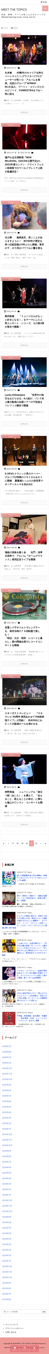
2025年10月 (7, 1079)
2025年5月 (6, 1107)
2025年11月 (7, 1074)
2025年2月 (6, 1123)
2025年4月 (6, 1112)
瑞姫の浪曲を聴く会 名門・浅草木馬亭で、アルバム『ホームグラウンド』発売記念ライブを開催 (23, 556)
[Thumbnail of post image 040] (24, 293)
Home (5, 28)
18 (17, 843)
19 (22, 843)
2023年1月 (6, 1261)
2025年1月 (6, 1129)
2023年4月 (6, 1244)
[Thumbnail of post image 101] (24, 529)
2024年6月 (6, 1167)
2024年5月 (6, 1173)
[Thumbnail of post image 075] (24, 137)
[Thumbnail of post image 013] (24, 216)
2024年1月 (6, 1195)
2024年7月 (6, 1162)
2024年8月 (6, 1156)
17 (13, 843)
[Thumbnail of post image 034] (24, 690)
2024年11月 (7, 1140)
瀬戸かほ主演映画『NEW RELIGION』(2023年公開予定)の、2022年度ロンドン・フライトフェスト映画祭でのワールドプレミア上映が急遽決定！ (24, 164)
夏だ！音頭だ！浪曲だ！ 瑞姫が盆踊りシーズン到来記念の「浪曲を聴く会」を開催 (32, 898)
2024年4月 (6, 1178)
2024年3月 (6, 1184)
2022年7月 (6, 1294)
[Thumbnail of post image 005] (24, 605)
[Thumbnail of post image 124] (24, 372)
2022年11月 (7, 1272)
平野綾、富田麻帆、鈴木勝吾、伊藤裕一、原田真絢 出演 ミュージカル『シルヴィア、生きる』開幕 (32, 1018)
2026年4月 (6, 1057)
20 (27, 843)
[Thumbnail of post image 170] (24, 451)
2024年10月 (7, 1145)
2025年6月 (6, 1101)
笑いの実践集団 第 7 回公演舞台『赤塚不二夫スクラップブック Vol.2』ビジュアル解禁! (32, 877)
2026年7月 (6, 1046)
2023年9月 (6, 1217)
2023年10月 (7, 1211)
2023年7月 (6, 1228)
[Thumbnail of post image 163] (24, 769)
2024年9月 (6, 1151)
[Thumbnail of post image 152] (24, 50)
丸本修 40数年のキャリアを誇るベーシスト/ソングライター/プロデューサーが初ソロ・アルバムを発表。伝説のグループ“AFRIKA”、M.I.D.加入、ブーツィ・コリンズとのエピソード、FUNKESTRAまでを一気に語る (24, 83)
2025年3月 (6, 1118)
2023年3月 (6, 1250)
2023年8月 (6, 1222)
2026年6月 (6, 1052)
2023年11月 (7, 1206)
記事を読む (24, 112)
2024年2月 (6, 1189)
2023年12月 (7, 1200)
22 (36, 843)
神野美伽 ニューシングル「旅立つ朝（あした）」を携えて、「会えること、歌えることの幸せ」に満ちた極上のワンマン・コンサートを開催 (23, 798)
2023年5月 (6, 1239)
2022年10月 (7, 1277)
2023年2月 (6, 1255)
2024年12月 (7, 1134)
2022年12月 (7, 1266)
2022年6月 (6, 1299)
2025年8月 (6, 1090)
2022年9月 (6, 1283)
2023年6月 (6, 1233)
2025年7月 (6, 1096)
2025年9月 (6, 1085)
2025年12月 (7, 1068)
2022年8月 (6, 1288)
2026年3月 (6, 1063)
